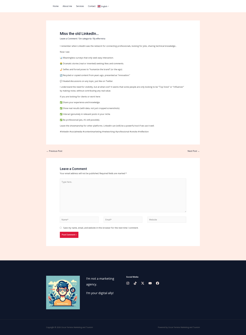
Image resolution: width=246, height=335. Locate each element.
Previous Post (54, 151)
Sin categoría (85, 38)
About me (67, 6)
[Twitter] (142, 283)
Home (56, 6)
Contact (91, 6)
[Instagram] (127, 283)
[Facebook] (157, 283)
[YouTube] (150, 283)
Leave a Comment (68, 38)
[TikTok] (135, 283)
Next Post (194, 151)
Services (80, 6)
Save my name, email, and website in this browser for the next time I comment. (100, 227)
